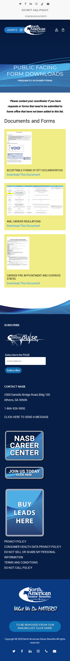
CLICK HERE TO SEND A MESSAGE (26, 417)
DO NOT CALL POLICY (35, 10)
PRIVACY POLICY (15, 541)
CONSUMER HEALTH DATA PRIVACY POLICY (32, 546)
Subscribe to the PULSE (17, 355)
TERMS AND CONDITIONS (21, 562)
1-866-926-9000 (14, 408)
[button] (15, 30)
